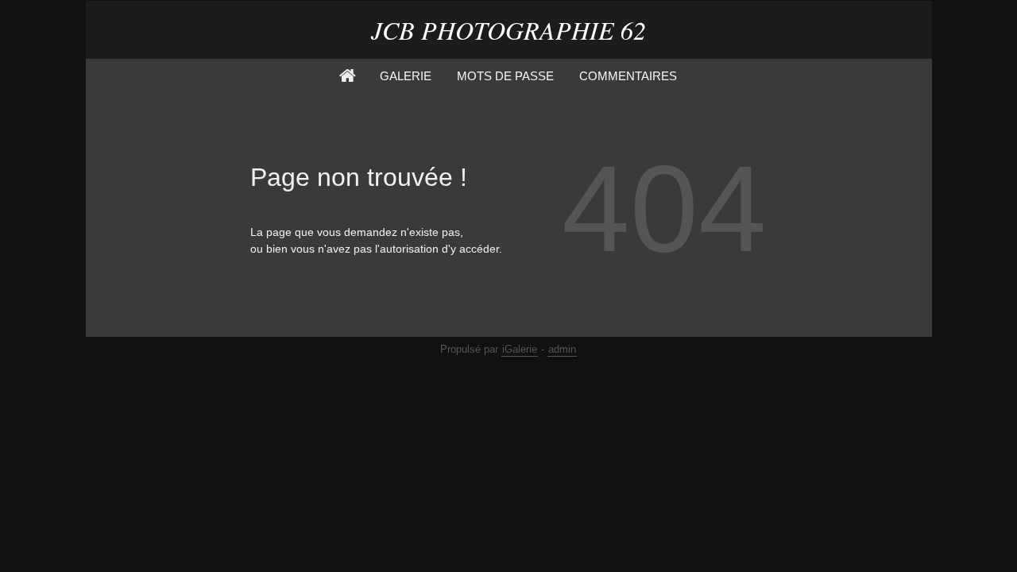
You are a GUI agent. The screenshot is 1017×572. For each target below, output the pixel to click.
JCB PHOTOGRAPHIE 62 (508, 30)
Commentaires (628, 76)
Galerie (405, 76)
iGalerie (519, 349)
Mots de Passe (505, 76)
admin (562, 349)
